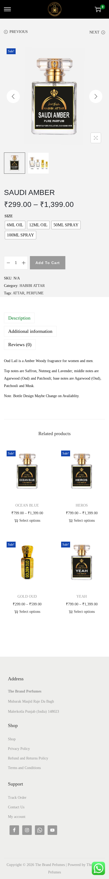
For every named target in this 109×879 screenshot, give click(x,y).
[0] (98, 9)
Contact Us (16, 807)
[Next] (95, 96)
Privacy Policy (19, 749)
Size (8, 216)
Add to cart (47, 263)
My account (16, 817)
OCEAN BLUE (27, 505)
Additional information (30, 331)
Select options (29, 521)
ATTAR (18, 293)
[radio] (15, 225)
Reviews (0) (19, 344)
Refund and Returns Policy (28, 758)
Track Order (17, 798)
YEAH (81, 596)
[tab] (54, 318)
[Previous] (13, 96)
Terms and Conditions (24, 768)
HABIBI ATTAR (32, 286)
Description (19, 318)
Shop (12, 739)
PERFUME (35, 293)
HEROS (82, 505)
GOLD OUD (27, 596)
